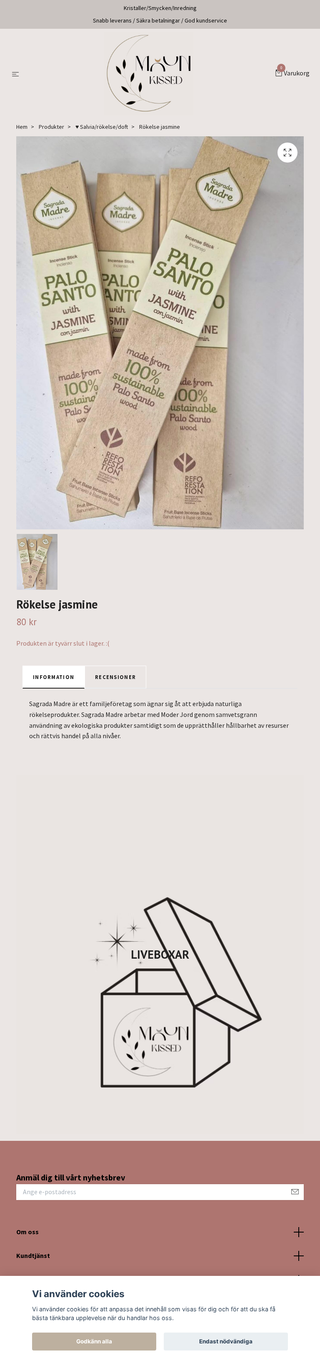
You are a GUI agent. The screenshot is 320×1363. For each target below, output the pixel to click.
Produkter (51, 126)
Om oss (27, 1232)
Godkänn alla (94, 1341)
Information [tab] (53, 677)
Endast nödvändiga (225, 1341)
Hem (22, 126)
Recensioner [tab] (115, 677)
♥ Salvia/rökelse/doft (101, 126)
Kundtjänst (33, 1255)
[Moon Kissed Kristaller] (148, 73)
